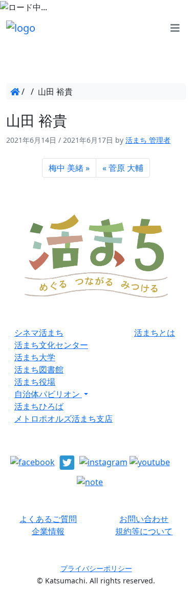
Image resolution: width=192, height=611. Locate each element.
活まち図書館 (38, 369)
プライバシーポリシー (96, 568)
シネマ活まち (38, 332)
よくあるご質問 (48, 519)
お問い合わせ (143, 519)
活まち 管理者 (147, 140)
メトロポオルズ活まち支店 (63, 418)
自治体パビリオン (48, 394)
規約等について (144, 531)
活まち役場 (34, 381)
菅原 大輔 (126, 167)
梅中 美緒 (66, 167)
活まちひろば (38, 406)
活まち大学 (34, 357)
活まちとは (154, 332)
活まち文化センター (51, 345)
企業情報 (48, 531)
